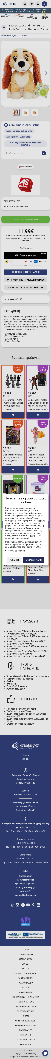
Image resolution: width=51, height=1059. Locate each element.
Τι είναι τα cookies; (16, 551)
